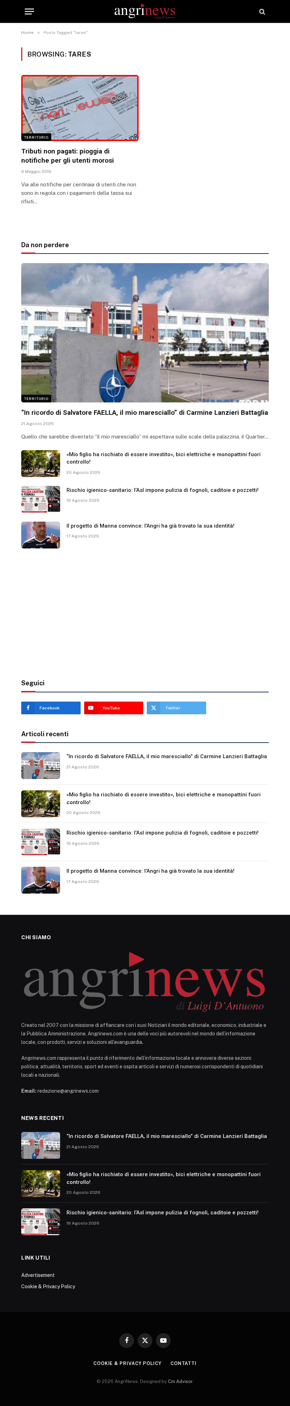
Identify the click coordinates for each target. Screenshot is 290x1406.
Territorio (36, 137)
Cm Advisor (180, 1381)
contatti (183, 1363)
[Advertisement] (145, 613)
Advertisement (38, 1275)
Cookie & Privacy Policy (48, 1286)
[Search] (261, 11)
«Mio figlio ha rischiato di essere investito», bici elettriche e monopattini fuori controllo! (163, 458)
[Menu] (29, 11)
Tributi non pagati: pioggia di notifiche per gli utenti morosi (67, 155)
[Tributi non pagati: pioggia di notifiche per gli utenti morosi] (80, 108)
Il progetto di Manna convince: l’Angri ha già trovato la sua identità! (150, 526)
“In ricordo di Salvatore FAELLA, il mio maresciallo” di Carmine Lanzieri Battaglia (144, 412)
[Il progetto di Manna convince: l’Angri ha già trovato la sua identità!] (40, 535)
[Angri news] (145, 11)
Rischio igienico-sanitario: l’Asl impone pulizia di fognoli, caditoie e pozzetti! (162, 490)
